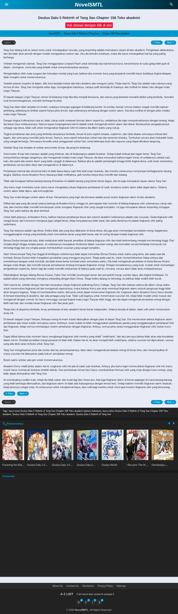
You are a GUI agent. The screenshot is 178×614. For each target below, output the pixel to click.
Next (169, 42)
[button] (89, 25)
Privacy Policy (105, 585)
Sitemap (121, 585)
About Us (57, 585)
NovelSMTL (89, 4)
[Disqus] (89, 529)
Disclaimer (88, 585)
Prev (157, 42)
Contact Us (72, 585)
